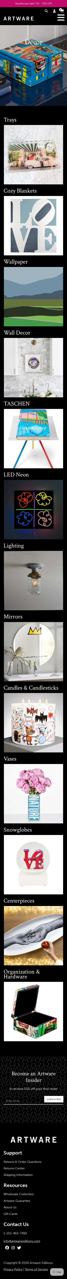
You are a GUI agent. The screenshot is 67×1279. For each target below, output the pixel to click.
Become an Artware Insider (34, 1077)
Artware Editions (41, 1263)
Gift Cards (10, 1214)
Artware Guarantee (17, 1201)
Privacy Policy (13, 1269)
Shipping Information (18, 1175)
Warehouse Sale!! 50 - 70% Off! (33, 3)
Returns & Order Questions (22, 1162)
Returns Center (14, 1168)
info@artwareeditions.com (22, 1241)
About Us (10, 1207)
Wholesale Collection (19, 1194)
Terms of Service (36, 1269)
